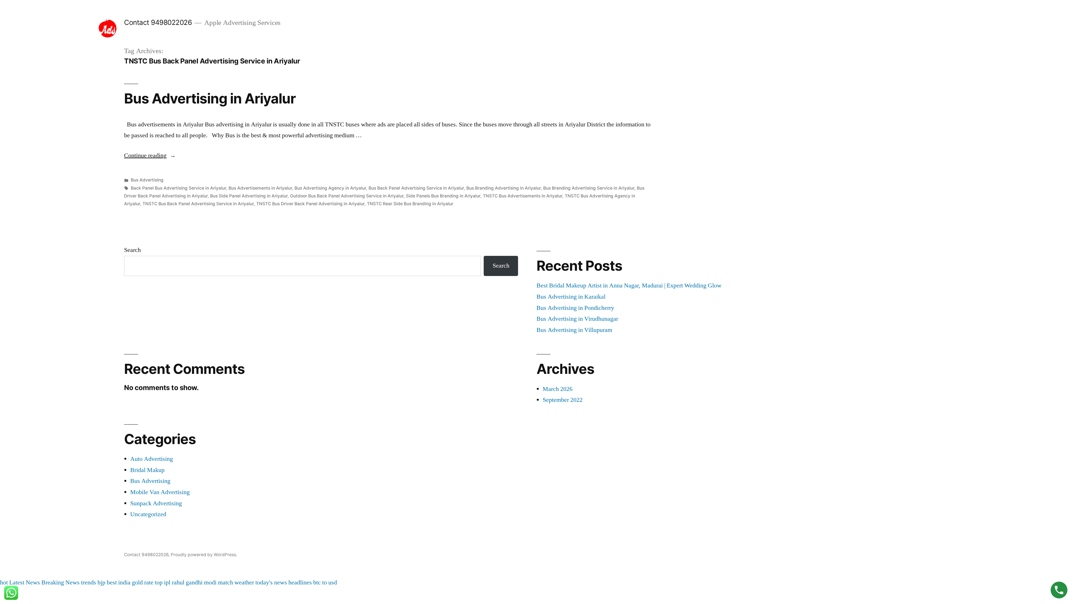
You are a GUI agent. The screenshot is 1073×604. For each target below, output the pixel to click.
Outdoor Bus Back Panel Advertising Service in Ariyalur (346, 196)
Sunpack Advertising (156, 503)
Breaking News (60, 582)
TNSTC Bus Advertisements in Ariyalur (522, 196)
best (112, 582)
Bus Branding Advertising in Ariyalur (503, 188)
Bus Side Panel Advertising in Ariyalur (249, 196)
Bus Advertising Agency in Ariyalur (330, 188)
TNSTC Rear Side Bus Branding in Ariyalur (410, 203)
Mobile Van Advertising (160, 492)
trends (88, 582)
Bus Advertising (147, 180)
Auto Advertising (151, 459)
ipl (167, 582)
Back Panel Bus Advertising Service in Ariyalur (178, 188)
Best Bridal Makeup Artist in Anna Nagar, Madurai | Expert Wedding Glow (628, 285)
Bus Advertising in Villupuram (574, 330)
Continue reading (150, 155)
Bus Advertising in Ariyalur (210, 98)
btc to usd (325, 582)
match (225, 582)
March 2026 (558, 389)
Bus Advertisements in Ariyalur (260, 188)
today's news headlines (283, 582)
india (124, 582)
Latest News (24, 582)
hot (4, 582)
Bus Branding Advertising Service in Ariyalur (588, 188)
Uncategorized (148, 514)
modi (210, 582)
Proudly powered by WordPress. (204, 554)
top (159, 582)
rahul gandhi (187, 582)
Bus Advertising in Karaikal (571, 297)
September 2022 (563, 400)
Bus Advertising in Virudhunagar (577, 319)
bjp (101, 582)
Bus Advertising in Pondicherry (575, 308)
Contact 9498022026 (158, 22)
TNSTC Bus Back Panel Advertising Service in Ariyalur (198, 203)
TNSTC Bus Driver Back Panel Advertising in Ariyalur (310, 203)
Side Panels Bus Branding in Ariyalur (443, 196)
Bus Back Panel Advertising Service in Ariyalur (416, 188)
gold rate (142, 582)
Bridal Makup (147, 470)
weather (244, 582)
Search (132, 250)
